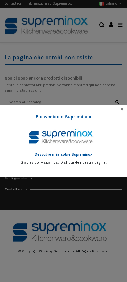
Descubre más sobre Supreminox (63, 154)
